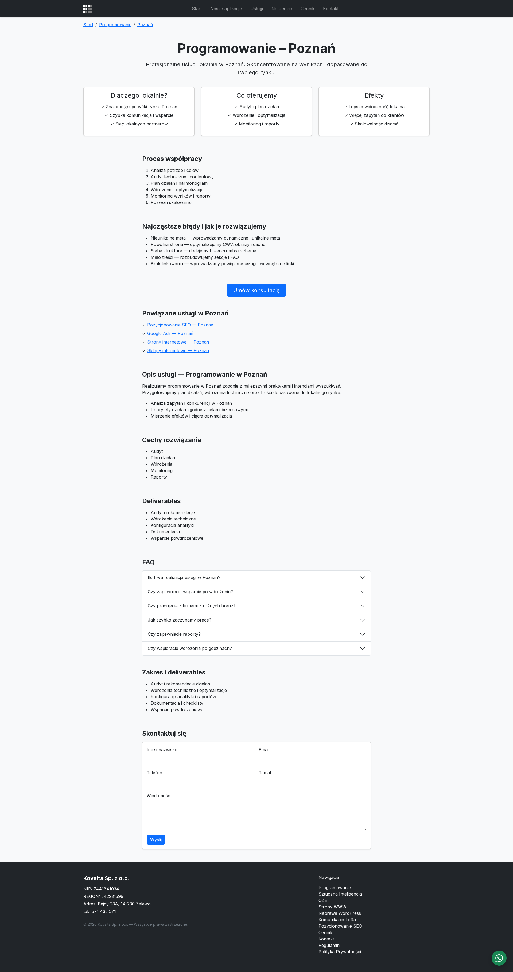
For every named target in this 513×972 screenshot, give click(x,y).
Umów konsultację (256, 290)
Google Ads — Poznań (170, 333)
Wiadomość (158, 795)
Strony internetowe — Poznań (178, 342)
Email (264, 749)
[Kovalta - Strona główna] (87, 9)
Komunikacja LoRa (337, 919)
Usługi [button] (256, 8)
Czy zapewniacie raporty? (174, 634)
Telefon (154, 772)
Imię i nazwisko (162, 749)
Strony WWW (332, 906)
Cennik (307, 8)
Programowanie (115, 24)
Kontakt (331, 8)
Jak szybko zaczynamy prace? (179, 620)
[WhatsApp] (499, 958)
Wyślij (156, 839)
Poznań (145, 24)
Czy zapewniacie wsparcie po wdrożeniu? (190, 591)
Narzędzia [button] (281, 8)
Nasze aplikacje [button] (226, 8)
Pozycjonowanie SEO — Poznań (180, 324)
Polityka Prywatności (339, 951)
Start (197, 8)
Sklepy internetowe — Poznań (178, 350)
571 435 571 (104, 911)
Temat (265, 772)
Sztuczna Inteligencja (340, 894)
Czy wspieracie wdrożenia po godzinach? (190, 648)
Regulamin (329, 945)
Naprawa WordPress (339, 913)
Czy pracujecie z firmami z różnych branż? (192, 605)
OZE (322, 900)
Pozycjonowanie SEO (340, 926)
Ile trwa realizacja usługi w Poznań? (184, 577)
